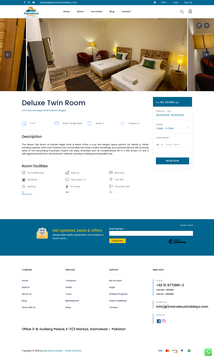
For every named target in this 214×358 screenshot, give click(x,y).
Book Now (172, 160)
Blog (111, 11)
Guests (159, 124)
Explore (26, 287)
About (80, 11)
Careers (113, 307)
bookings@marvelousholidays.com (58, 2)
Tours (69, 294)
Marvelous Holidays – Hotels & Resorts (62, 350)
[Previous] (8, 54)
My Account (115, 280)
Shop (68, 307)
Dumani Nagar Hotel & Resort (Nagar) (47, 110)
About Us (27, 294)
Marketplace (72, 300)
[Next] (206, 54)
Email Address (117, 228)
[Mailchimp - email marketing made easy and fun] (177, 243)
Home (66, 11)
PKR (163, 2)
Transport (71, 280)
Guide (69, 287)
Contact (126, 11)
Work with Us (29, 307)
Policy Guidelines (118, 300)
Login (176, 2)
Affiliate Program (118, 294)
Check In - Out (163, 111)
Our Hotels (96, 11)
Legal (112, 287)
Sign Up (188, 2)
